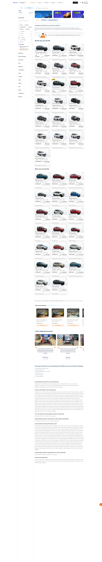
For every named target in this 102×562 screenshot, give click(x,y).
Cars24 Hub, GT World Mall (46, 461)
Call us (76, 2)
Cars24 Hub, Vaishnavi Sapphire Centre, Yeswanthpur (65, 459)
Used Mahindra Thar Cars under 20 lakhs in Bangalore (49, 385)
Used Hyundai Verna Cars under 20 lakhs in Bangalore (63, 435)
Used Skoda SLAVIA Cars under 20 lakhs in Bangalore (56, 438)
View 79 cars (58, 325)
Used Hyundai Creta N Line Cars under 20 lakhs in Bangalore (62, 441)
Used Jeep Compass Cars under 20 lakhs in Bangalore (53, 396)
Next (84, 14)
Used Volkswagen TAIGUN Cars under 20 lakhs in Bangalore (68, 409)
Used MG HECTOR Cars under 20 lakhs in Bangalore (49, 433)
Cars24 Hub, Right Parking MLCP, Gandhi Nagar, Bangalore (63, 461)
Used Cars (38, 300)
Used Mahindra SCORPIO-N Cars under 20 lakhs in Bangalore (51, 432)
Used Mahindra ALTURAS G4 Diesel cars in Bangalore (45, 416)
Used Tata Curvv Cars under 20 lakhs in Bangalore (49, 400)
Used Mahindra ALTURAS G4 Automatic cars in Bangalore (46, 454)
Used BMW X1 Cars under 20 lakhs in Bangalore (49, 440)
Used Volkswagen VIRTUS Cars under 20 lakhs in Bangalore (54, 430)
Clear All (37, 20)
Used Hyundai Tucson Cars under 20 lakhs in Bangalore (57, 404)
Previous (35, 14)
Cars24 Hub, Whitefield (49, 459)
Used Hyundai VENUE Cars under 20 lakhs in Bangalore (59, 443)
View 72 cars (42, 325)
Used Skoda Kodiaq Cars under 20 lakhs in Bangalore (70, 408)
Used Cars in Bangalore (44, 300)
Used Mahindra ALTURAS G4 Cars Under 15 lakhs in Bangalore (47, 420)
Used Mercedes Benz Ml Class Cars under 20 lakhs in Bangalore (66, 401)
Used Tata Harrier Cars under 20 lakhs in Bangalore (69, 400)
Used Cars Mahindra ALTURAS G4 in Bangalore (56, 300)
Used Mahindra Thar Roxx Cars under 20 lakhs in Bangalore (51, 387)
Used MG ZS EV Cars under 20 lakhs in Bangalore (50, 408)
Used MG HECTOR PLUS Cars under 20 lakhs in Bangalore (57, 395)
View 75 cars (73, 325)
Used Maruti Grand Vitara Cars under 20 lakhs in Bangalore (51, 398)
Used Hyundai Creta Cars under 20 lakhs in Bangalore (68, 392)
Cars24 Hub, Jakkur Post (39, 459)
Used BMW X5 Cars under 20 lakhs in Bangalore (61, 403)
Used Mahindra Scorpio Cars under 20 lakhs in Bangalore (54, 406)
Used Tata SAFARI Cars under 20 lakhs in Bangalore (62, 393)
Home (36, 300)
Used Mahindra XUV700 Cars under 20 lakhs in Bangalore (46, 383)
